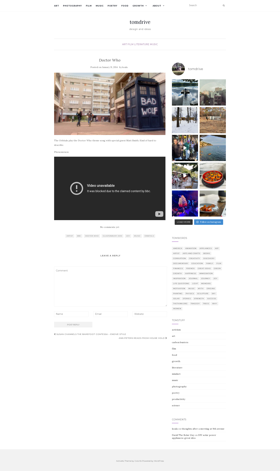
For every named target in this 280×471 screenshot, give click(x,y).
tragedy (195, 304)
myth (201, 288)
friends (190, 268)
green (217, 268)
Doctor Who (92, 236)
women (177, 309)
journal (193, 278)
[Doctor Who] (109, 104)
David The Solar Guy (183, 435)
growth (138, 6)
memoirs (206, 283)
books (206, 253)
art (56, 6)
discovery (209, 258)
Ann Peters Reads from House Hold (142, 338)
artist (70, 236)
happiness (190, 273)
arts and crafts (191, 253)
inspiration (179, 278)
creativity (194, 258)
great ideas (204, 268)
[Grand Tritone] (213, 148)
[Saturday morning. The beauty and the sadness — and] (213, 204)
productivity (178, 399)
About (157, 6)
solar (176, 298)
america (177, 248)
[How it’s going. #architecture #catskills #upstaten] (185, 120)
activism (176, 329)
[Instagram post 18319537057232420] (185, 176)
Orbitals (149, 236)
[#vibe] (213, 92)
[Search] (224, 5)
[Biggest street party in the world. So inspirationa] (185, 148)
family (209, 263)
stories (187, 298)
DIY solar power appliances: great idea (194, 436)
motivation (179, 288)
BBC (79, 236)
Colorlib (138, 461)
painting (177, 293)
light (195, 283)
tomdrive (140, 22)
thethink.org (180, 304)
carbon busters (180, 342)
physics (190, 293)
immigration (206, 273)
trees (206, 304)
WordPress (159, 461)
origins (211, 288)
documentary (180, 263)
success (211, 298)
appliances (206, 248)
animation (190, 248)
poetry (112, 6)
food (124, 6)
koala (125, 67)
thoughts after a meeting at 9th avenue (203, 428)
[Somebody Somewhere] (185, 204)
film (89, 6)
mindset (176, 373)
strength (199, 298)
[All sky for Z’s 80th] (185, 92)
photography (72, 6)
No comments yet (109, 227)
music (100, 6)
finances (178, 268)
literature (141, 44)
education (197, 263)
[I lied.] (213, 176)
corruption (179, 258)
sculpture (203, 293)
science (176, 405)
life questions (181, 283)
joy (128, 236)
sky (214, 293)
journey (205, 278)
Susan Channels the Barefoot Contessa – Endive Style (91, 334)
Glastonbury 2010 (112, 236)
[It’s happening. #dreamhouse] (213, 120)
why (214, 304)
